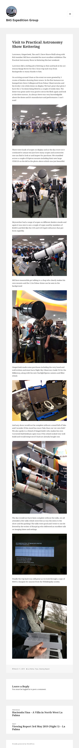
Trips (36, 669)
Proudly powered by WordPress (23, 744)
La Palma (31, 669)
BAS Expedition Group (22, 20)
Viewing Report (44, 669)
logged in (26, 689)
